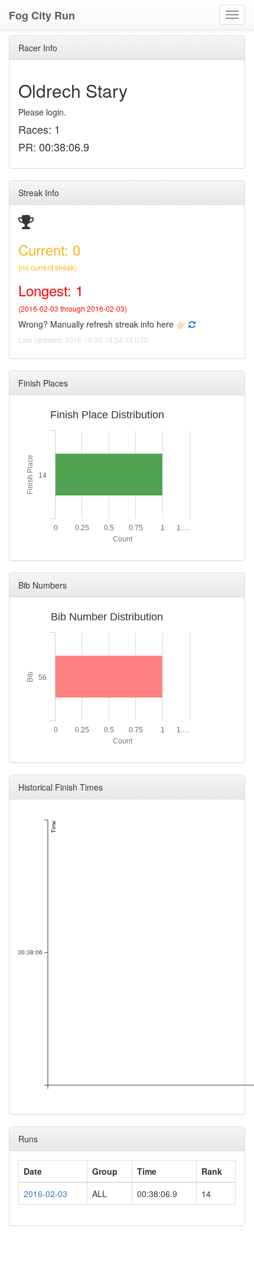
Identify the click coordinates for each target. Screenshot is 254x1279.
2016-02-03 (45, 1193)
